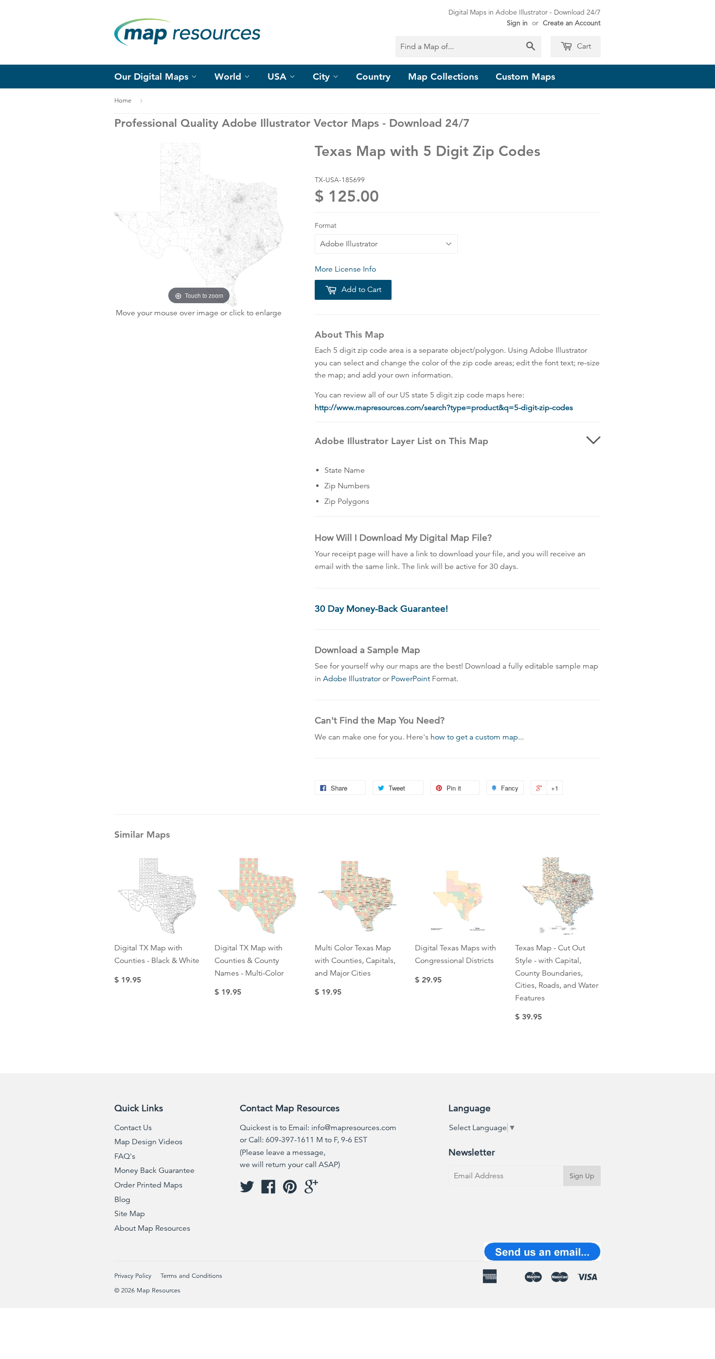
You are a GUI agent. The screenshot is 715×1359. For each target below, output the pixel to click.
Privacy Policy (132, 1276)
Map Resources (158, 1290)
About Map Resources (152, 1228)
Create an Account (572, 22)
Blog (122, 1199)
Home (122, 100)
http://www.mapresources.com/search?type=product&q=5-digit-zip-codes (444, 408)
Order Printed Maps (148, 1185)
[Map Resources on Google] (311, 1190)
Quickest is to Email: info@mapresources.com (318, 1128)
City (323, 76)
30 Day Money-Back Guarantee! (381, 608)
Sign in (517, 22)
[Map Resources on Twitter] (247, 1190)
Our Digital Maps (152, 76)
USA (278, 76)
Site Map (129, 1214)
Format (326, 225)
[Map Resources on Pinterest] (290, 1190)
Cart (583, 46)
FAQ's (124, 1156)
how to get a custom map (474, 737)
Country (373, 76)
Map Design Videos (148, 1142)
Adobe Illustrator (351, 679)
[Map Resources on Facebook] (268, 1190)
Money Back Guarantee (154, 1170)
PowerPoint (410, 679)
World (229, 76)
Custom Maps (525, 76)
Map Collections (443, 76)
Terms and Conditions (191, 1276)
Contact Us (133, 1128)
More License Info (345, 269)
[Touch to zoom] (199, 224)
